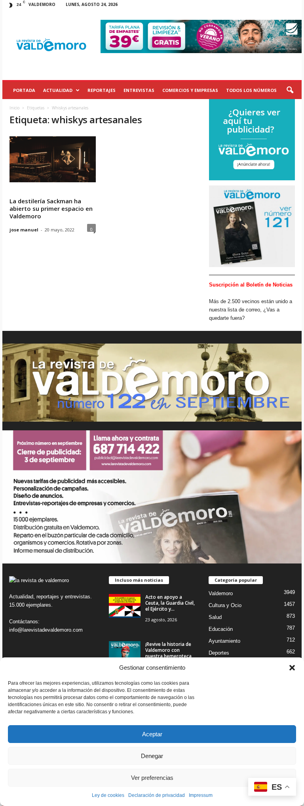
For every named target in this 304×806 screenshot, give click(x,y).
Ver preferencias (152, 777)
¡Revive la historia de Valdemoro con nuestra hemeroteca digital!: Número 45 (168, 653)
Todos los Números (251, 90)
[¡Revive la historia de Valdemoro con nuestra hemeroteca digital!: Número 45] (125, 653)
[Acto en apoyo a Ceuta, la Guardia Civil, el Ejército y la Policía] (125, 606)
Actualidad (57, 90)
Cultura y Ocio (225, 605)
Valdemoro (221, 593)
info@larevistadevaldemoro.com (46, 630)
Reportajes (101, 90)
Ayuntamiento (224, 641)
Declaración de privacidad (156, 795)
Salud (215, 617)
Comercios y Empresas (190, 90)
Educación (221, 629)
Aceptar (152, 734)
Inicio (14, 108)
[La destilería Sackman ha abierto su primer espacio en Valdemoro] (53, 159)
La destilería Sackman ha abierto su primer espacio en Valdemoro (51, 208)
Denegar (152, 756)
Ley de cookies (108, 795)
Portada (24, 90)
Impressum (201, 795)
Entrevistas (139, 90)
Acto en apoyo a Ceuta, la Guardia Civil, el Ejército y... (170, 603)
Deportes (219, 653)
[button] (292, 668)
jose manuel (24, 230)
